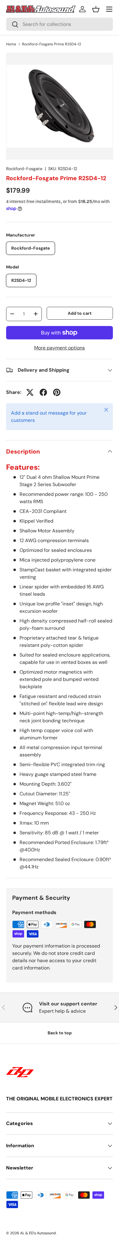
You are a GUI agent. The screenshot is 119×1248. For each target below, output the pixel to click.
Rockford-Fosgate (24, 168)
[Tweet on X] (30, 392)
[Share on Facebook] (43, 392)
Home (11, 44)
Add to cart (80, 313)
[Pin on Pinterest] (56, 392)
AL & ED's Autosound (38, 1233)
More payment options (59, 348)
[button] (96, 9)
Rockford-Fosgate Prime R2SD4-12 (51, 44)
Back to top (60, 1033)
